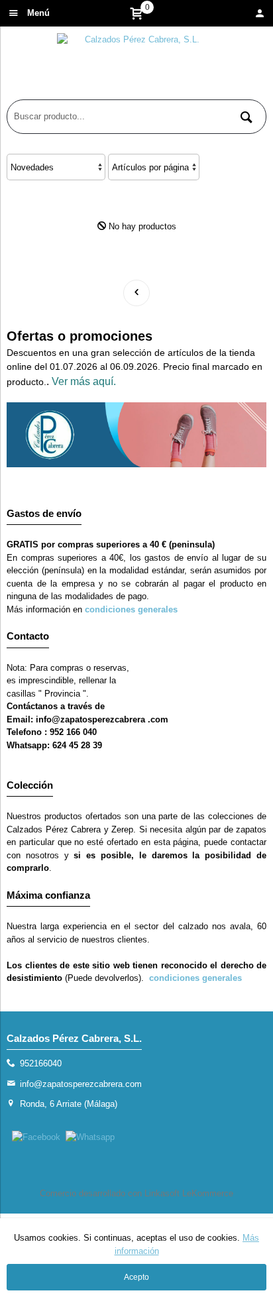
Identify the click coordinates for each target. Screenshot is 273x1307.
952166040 (41, 1063)
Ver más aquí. (84, 381)
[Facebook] (36, 1137)
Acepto (136, 1277)
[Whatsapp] (90, 1137)
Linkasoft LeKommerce (188, 1193)
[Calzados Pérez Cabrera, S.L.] (136, 66)
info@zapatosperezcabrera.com (81, 1084)
